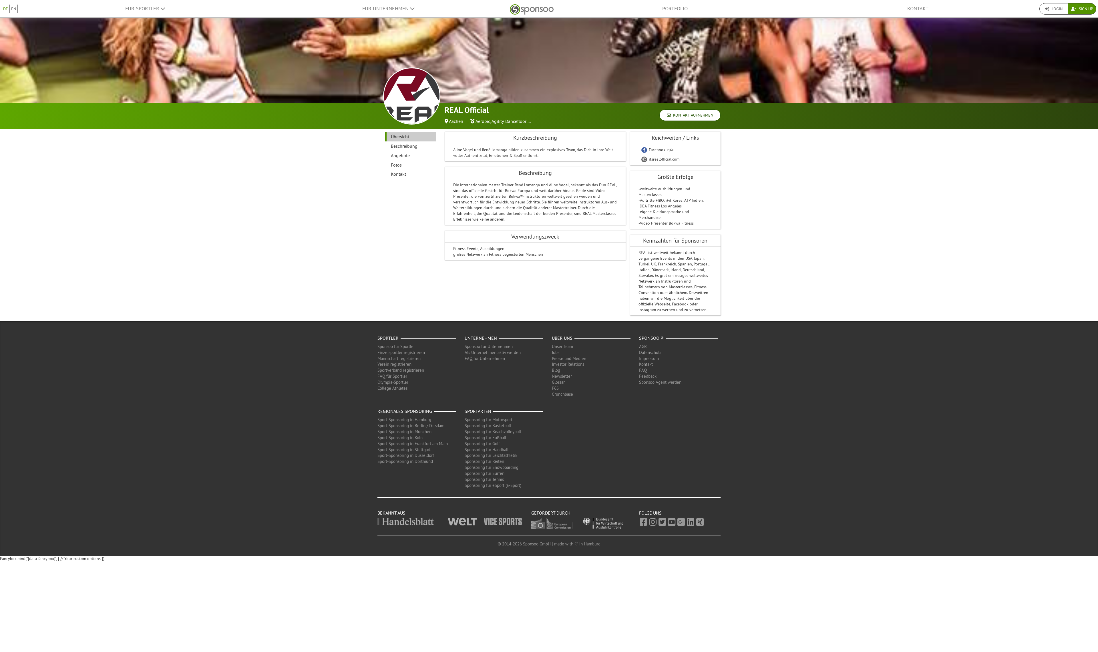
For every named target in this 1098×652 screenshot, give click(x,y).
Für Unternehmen (386, 8)
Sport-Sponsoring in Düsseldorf (405, 455)
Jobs (555, 352)
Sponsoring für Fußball (485, 437)
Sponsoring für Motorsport (488, 419)
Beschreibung (404, 146)
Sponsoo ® (651, 338)
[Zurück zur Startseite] (532, 9)
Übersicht (400, 136)
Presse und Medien (569, 358)
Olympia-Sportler (392, 382)
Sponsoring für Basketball (488, 425)
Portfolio (675, 8)
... (20, 8)
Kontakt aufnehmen (692, 115)
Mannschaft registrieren (399, 358)
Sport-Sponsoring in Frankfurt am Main (412, 443)
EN (13, 8)
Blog (556, 370)
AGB (643, 346)
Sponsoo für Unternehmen (489, 346)
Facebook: (660, 149)
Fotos (396, 165)
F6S (555, 388)
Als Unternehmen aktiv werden (493, 352)
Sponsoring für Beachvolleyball (493, 431)
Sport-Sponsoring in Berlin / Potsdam (410, 425)
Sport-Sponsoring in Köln (400, 437)
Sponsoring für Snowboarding (491, 467)
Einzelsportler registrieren (401, 352)
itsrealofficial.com (663, 159)
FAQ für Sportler (392, 376)
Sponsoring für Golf (482, 443)
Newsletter (562, 376)
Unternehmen (481, 338)
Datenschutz (650, 352)
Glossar (558, 382)
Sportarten (478, 411)
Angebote (400, 155)
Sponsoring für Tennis (484, 479)
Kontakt (917, 8)
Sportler (388, 338)
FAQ (643, 370)
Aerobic (483, 121)
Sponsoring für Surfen (484, 473)
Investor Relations (568, 364)
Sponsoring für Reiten (484, 461)
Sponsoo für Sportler (396, 346)
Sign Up (1085, 8)
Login (1057, 8)
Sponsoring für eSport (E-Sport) (493, 485)
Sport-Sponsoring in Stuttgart (404, 449)
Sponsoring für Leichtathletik (491, 455)
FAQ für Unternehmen (485, 358)
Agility (498, 121)
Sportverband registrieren (400, 370)
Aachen (456, 121)
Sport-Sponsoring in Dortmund (405, 461)
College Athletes (392, 388)
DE (5, 8)
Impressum (649, 358)
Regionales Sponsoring (404, 411)
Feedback (648, 376)
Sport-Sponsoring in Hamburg (404, 419)
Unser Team (562, 346)
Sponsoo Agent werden (660, 382)
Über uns (562, 338)
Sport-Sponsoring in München (404, 431)
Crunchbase (562, 394)
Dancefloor (515, 121)
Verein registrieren (394, 364)
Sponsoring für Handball (486, 449)
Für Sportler (143, 8)
